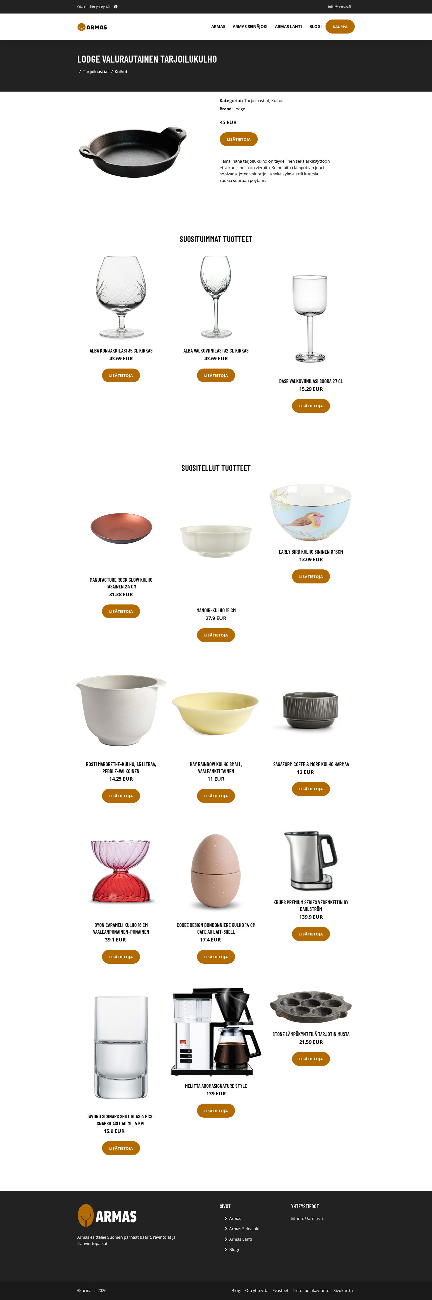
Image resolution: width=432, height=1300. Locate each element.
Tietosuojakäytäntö (311, 1290)
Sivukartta (343, 1290)
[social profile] (116, 7)
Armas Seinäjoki (250, 26)
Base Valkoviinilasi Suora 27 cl (311, 381)
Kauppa (340, 26)
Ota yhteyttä (256, 1290)
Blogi (316, 26)
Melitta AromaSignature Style (216, 1086)
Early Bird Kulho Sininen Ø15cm (311, 551)
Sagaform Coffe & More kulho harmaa (311, 764)
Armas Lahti (288, 26)
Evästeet (280, 1290)
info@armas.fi (339, 6)
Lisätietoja (238, 139)
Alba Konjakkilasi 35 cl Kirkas (121, 350)
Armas (218, 26)
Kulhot (121, 71)
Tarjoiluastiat (96, 71)
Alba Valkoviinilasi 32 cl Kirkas (216, 350)
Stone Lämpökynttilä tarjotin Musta (311, 1034)
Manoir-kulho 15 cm (216, 610)
